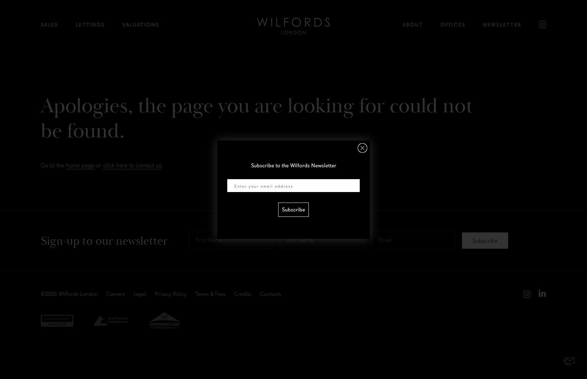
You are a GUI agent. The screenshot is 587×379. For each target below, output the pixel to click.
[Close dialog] (362, 148)
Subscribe (293, 209)
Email (233, 174)
